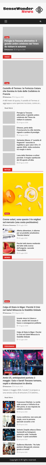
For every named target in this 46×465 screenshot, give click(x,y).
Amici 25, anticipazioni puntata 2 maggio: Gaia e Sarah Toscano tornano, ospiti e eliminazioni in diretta (23, 362)
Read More (9, 108)
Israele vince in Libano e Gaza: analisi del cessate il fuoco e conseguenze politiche (9, 322)
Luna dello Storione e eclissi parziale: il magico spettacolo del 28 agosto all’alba (9, 159)
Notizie (7, 213)
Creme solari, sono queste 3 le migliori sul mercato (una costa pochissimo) (23, 194)
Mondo (7, 301)
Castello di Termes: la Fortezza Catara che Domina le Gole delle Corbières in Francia (23, 73)
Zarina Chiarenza (10, 225)
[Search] (40, 21)
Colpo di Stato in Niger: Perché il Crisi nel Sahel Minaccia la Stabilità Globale (23, 282)
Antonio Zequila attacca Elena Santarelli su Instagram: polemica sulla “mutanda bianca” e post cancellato (9, 435)
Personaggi (8, 372)
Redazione (9, 50)
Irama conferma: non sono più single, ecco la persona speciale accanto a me (9, 421)
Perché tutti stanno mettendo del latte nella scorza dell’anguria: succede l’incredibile (9, 248)
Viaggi (7, 37)
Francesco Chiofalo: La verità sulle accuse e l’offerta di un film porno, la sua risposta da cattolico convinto (9, 407)
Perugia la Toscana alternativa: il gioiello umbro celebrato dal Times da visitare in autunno (21, 43)
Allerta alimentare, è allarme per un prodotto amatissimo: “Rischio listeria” (9, 234)
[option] (23, 39)
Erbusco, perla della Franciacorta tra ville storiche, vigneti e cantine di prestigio (9, 131)
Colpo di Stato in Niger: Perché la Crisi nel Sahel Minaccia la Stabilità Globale (9, 336)
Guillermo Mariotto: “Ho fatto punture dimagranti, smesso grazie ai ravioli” (9, 448)
